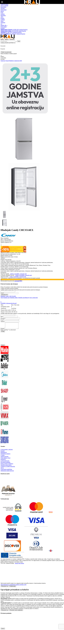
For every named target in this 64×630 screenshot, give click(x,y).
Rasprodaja (3, 7)
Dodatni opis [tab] (6, 297)
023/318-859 (9, 31)
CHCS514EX (12, 296)
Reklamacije (4, 452)
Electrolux (3, 15)
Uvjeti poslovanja (5, 460)
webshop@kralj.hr (17, 32)
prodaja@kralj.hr (23, 29)
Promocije (3, 459)
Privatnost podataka (5, 462)
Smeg (2, 21)
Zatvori (2, 345)
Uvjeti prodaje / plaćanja (7, 449)
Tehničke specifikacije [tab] (23, 297)
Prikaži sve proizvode (6, 52)
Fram (2, 12)
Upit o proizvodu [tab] (33, 297)
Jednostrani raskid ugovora (7, 470)
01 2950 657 (8, 33)
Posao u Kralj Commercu (7, 463)
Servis (2, 467)
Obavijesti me (4, 294)
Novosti (3, 8)
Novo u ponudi (4, 5)
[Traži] (1, 55)
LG (1, 24)
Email (2, 293)
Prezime (3, 318)
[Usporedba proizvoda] (1, 245)
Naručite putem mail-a (6, 465)
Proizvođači (3, 9)
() (18, 281)
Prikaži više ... (4, 25)
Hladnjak (3, 296)
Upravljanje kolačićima (6, 469)
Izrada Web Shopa (19, 563)
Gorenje (3, 14)
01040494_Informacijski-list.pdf (8, 303)
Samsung (3, 22)
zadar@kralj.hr (22, 31)
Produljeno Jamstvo (5, 453)
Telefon (2, 321)
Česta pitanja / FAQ (5, 458)
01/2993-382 (10, 29)
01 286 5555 (6, 32)
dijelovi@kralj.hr (21, 33)
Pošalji (2, 331)
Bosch (2, 11)
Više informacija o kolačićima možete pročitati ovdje (13, 584)
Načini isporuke (4, 456)
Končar (2, 18)
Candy (7, 296)
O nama (3, 455)
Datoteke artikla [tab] (14, 297)
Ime (1, 316)
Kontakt (3, 28)
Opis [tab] (2, 297)
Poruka (2, 328)
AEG (2, 17)
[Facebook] (4, 483)
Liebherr (3, 19)
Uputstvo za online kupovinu (8, 466)
